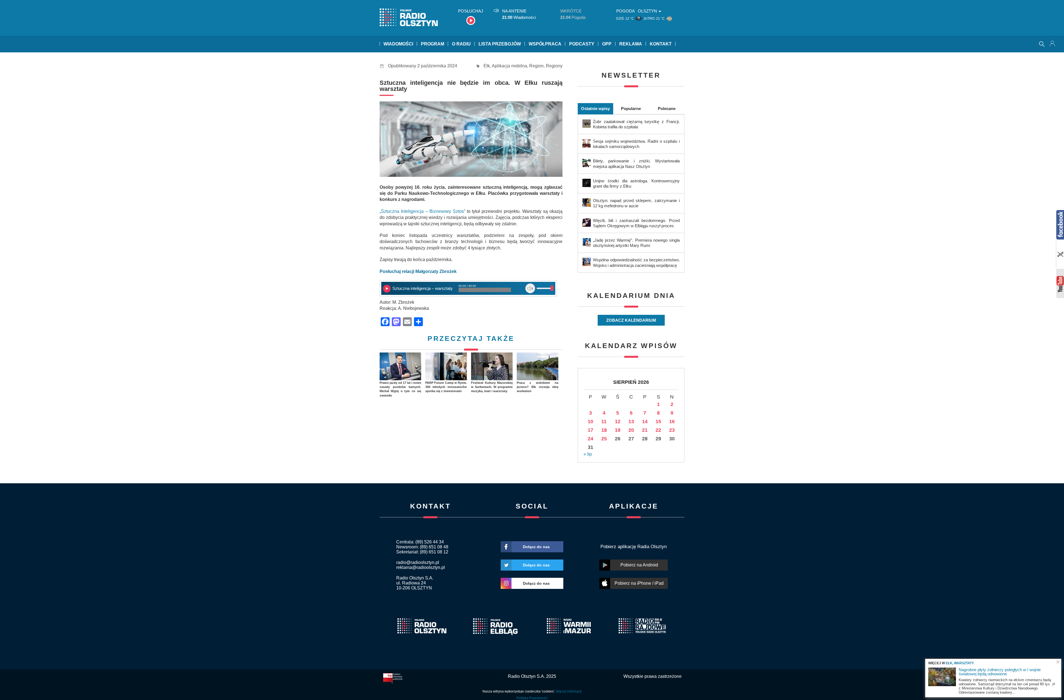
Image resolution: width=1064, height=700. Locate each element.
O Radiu (461, 44)
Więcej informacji (569, 691)
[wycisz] (530, 288)
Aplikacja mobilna (509, 65)
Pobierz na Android (639, 565)
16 (672, 421)
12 (617, 421)
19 (617, 430)
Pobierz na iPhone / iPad (639, 583)
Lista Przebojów (500, 44)
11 (604, 421)
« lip (588, 454)
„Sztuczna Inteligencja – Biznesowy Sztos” (422, 211)
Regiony (554, 65)
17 (590, 430)
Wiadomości (398, 44)
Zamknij (1058, 662)
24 (590, 438)
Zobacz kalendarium (631, 320)
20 (631, 430)
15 (658, 421)
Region (536, 65)
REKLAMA (630, 44)
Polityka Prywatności (532, 698)
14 (645, 421)
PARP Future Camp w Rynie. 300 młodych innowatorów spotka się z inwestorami (446, 387)
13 (631, 421)
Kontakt (661, 44)
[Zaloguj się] (1052, 44)
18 (604, 430)
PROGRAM (432, 44)
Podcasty (581, 44)
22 (658, 430)
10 (590, 421)
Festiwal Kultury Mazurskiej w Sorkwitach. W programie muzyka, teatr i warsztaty (492, 387)
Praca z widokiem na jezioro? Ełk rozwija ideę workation (537, 387)
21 (645, 430)
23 (672, 430)
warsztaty (964, 663)
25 (604, 438)
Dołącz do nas (536, 547)
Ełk (487, 65)
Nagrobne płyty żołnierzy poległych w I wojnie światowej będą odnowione (1000, 671)
